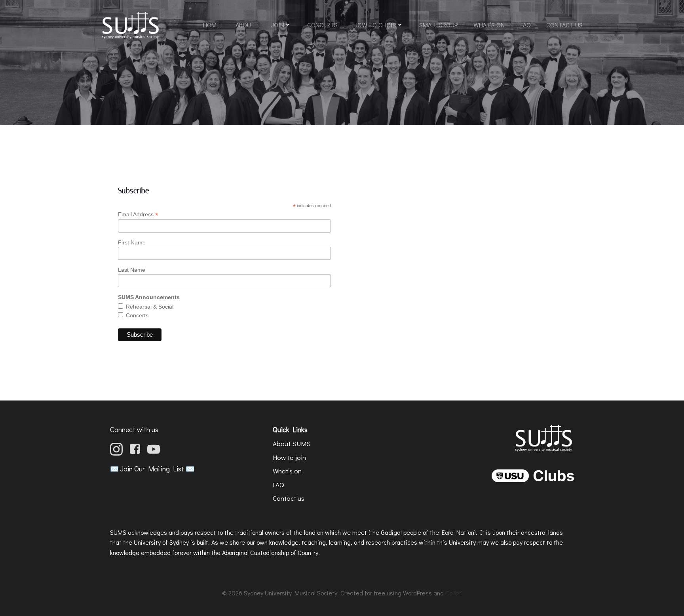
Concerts (322, 25)
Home (211, 25)
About (245, 25)
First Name (132, 242)
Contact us (564, 25)
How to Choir (374, 25)
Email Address (138, 214)
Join (277, 25)
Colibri (453, 593)
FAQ (525, 25)
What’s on (489, 25)
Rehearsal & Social (149, 306)
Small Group (438, 25)
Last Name (131, 270)
